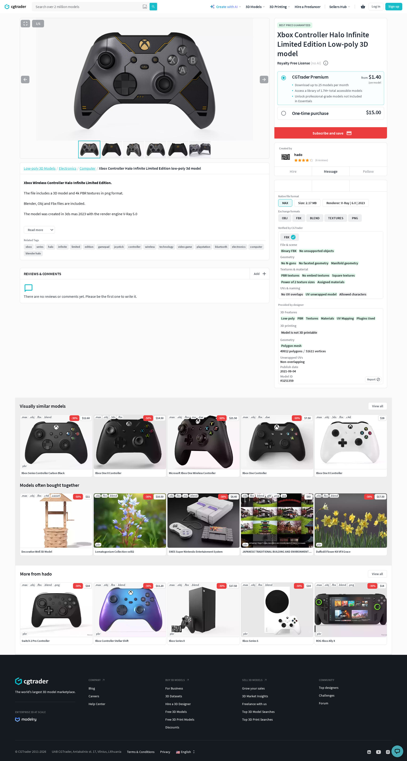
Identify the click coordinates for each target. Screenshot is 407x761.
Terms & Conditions (141, 752)
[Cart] (363, 6)
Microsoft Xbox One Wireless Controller (192, 473)
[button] (145, 6)
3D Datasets (173, 696)
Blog (92, 688)
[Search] (153, 6)
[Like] (293, 185)
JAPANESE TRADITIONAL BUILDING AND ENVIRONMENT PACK (279, 551)
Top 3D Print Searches (257, 719)
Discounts (172, 727)
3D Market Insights (255, 696)
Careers (94, 696)
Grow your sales (253, 688)
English (183, 752)
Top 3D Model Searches (258, 712)
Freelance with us (254, 704)
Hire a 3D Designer (178, 704)
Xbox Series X (177, 641)
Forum (323, 703)
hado (298, 154)
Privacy (165, 752)
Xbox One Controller (254, 473)
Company (95, 680)
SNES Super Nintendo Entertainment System (196, 551)
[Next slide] (264, 79)
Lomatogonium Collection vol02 (114, 551)
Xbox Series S (250, 641)
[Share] (368, 185)
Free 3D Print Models (179, 719)
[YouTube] (379, 752)
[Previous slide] (25, 79)
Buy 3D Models (175, 680)
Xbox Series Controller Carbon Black (43, 473)
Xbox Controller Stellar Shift (112, 641)
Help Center (97, 704)
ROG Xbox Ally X (325, 641)
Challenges (326, 695)
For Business (174, 688)
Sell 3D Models (252, 680)
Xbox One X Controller (108, 473)
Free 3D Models (176, 712)
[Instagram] (388, 752)
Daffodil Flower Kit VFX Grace (333, 551)
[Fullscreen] (25, 23)
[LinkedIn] (369, 752)
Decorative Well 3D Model (36, 551)
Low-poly (288, 318)
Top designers (328, 687)
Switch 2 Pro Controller (35, 641)
